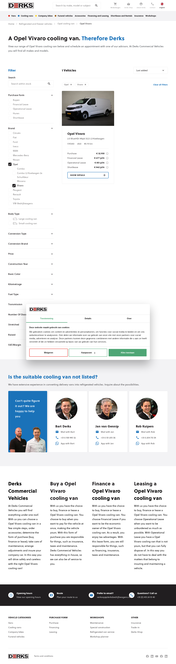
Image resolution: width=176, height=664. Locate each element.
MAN (15, 150)
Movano (21, 181)
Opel (15, 164)
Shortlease (18, 117)
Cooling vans (14, 627)
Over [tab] (129, 318)
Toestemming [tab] (46, 318)
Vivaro (20, 185)
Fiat (15, 137)
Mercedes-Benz (21, 155)
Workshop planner (99, 636)
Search (11, 77)
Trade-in (135, 627)
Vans (10, 622)
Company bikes (16, 631)
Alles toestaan (127, 352)
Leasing (53, 631)
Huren (16, 113)
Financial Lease (20, 104)
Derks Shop (137, 631)
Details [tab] (88, 318)
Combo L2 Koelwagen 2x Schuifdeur (29, 175)
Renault (17, 194)
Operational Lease (22, 108)
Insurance (136, 622)
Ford (15, 141)
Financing (54, 627)
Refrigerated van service (102, 631)
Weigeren (48, 352)
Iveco (15, 146)
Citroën (17, 133)
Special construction (100, 627)
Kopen (16, 99)
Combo (21, 168)
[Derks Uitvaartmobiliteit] (161, 656)
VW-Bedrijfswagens (23, 203)
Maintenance (96, 622)
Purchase (53, 622)
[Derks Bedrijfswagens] (21, 5)
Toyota (16, 198)
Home (11, 24)
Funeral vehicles (16, 636)
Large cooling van (28, 218)
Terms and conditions (43, 656)
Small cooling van (28, 223)
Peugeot (17, 190)
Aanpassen (86, 352)
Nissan (16, 159)
